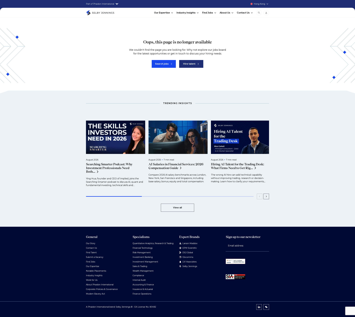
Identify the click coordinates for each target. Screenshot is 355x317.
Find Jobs (207, 12)
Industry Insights (186, 12)
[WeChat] (266, 307)
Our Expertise (162, 12)
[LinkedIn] (259, 307)
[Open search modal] (259, 13)
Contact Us (243, 12)
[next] (266, 196)
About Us (225, 12)
